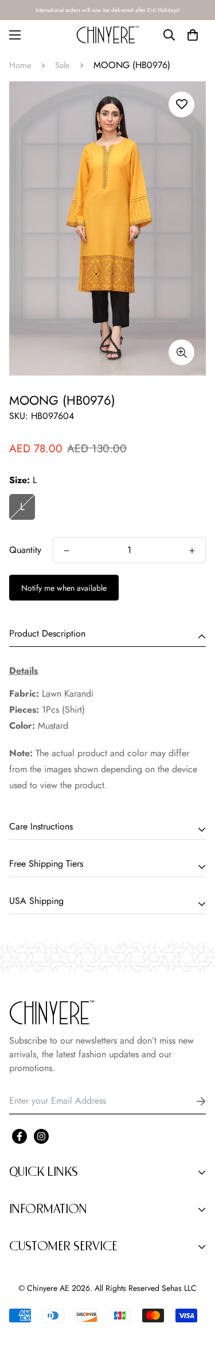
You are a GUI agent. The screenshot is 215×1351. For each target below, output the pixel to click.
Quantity (25, 549)
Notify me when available (64, 588)
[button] (192, 35)
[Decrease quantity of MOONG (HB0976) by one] (66, 551)
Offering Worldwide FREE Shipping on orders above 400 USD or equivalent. (108, 10)
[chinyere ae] (107, 34)
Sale (62, 65)
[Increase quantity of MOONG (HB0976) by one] (192, 551)
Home (20, 65)
